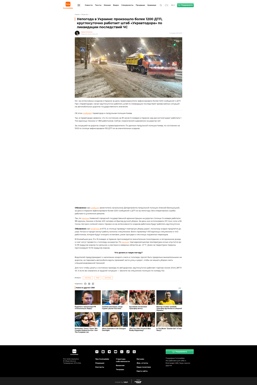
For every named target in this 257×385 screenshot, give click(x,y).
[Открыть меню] (79, 5)
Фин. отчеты (142, 363)
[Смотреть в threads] (134, 351)
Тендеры (120, 369)
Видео (116, 5)
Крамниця (151, 5)
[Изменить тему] (167, 5)
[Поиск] (161, 5)
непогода (108, 277)
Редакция (99, 363)
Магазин (140, 359)
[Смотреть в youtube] (115, 351)
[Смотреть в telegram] (109, 351)
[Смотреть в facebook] (96, 351)
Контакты (99, 367)
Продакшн (140, 5)
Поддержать (187, 5)
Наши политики (144, 367)
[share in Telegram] (93, 284)
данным (85, 218)
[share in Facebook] (85, 284)
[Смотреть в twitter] (121, 351)
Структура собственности (123, 360)
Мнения (107, 5)
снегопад (88, 277)
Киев (97, 277)
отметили (95, 229)
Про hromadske (102, 359)
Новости (89, 5)
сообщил (95, 208)
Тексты (98, 5)
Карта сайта (142, 371)
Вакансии (120, 365)
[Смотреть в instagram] (103, 351)
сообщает (87, 113)
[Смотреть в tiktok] (128, 351)
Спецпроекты (127, 5)
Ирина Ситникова (86, 32)
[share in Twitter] (89, 284)
